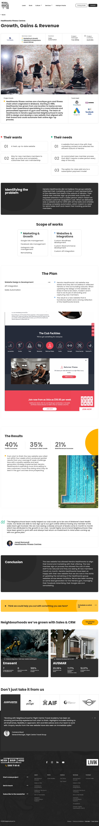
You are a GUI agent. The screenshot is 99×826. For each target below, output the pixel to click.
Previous (92, 718)
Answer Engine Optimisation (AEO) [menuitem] (79, 807)
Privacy (69, 821)
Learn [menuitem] (24, 5)
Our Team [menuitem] (63, 781)
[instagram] (52, 762)
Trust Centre (94, 821)
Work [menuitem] (30, 5)
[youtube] (63, 762)
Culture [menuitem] (37, 5)
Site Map (87, 821)
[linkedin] (57, 762)
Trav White (75, 40)
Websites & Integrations (32, 40)
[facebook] (46, 762)
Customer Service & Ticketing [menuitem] (40, 791)
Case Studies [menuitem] (51, 778)
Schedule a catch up (85, 606)
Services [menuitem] (48, 5)
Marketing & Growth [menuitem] (38, 779)
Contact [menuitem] (88, 775)
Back (3, 15)
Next (95, 718)
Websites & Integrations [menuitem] (38, 786)
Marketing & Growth (31, 38)
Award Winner (29, 42)
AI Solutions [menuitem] (76, 803)
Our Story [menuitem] (63, 778)
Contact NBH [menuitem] (90, 778)
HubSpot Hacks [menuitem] (61, 5)
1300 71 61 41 (13, 766)
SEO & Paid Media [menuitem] (39, 795)
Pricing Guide (81, 5)
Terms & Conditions (78, 821)
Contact (92, 5)
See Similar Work (90, 622)
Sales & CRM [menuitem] (38, 783)
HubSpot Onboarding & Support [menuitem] (38, 799)
